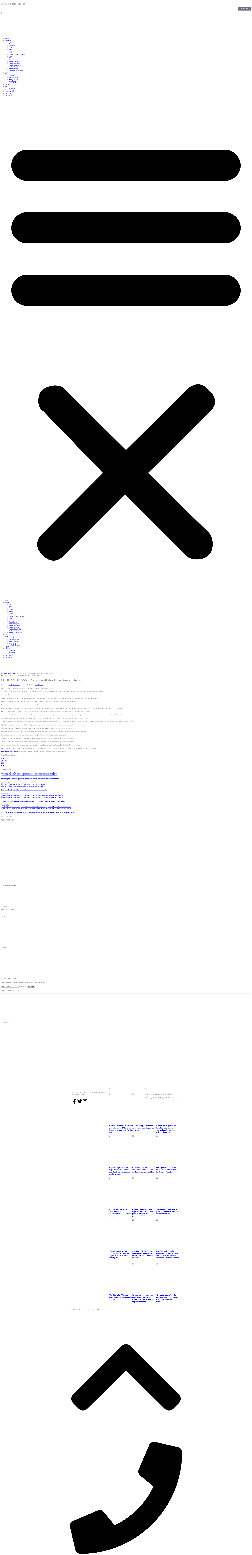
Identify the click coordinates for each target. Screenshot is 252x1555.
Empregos (12, 90)
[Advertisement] (36, 666)
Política (7, 72)
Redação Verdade (14, 685)
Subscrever (31, 986)
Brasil (10, 44)
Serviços (7, 86)
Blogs (6, 74)
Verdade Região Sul (15, 67)
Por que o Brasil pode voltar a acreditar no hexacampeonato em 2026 (24, 790)
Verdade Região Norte (16, 65)
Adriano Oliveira (14, 77)
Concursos (12, 88)
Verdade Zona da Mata (16, 70)
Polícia (11, 42)
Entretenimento (9, 91)
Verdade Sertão (13, 68)
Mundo (11, 51)
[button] (126, 348)
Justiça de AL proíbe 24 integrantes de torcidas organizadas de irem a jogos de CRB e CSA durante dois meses (37, 812)
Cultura (11, 47)
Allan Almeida (13, 79)
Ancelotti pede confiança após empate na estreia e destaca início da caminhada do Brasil (30, 779)
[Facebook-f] (74, 1101)
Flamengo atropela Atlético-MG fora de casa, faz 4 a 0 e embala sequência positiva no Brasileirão (33, 801)
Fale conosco (9, 95)
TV (10, 58)
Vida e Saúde (13, 60)
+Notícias (8, 40)
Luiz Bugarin (13, 81)
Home (7, 38)
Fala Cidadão (9, 93)
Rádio (10, 56)
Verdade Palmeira (14, 63)
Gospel (11, 49)
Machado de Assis (14, 83)
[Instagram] (84, 1101)
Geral (10, 53)
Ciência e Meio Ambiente (17, 54)
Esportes (7, 84)
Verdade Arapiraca (14, 61)
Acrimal (11, 76)
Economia (12, 45)
